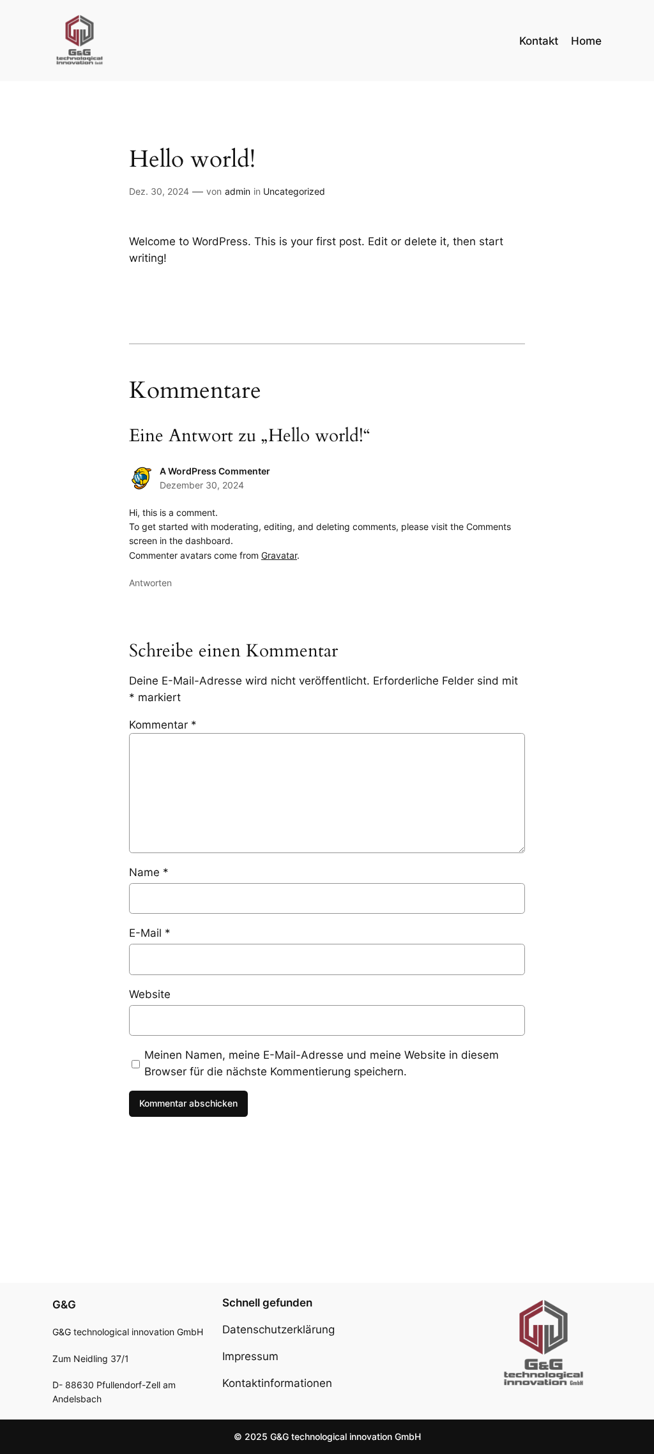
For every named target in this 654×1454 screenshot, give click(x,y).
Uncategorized (294, 191)
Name (149, 872)
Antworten (150, 582)
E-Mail (150, 933)
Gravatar (279, 555)
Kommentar (163, 724)
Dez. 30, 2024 (159, 191)
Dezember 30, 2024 (202, 485)
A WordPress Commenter (215, 471)
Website (150, 994)
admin (237, 191)
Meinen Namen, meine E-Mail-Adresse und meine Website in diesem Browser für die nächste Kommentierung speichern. (321, 1063)
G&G (64, 1304)
